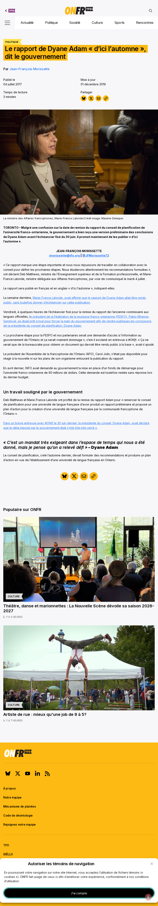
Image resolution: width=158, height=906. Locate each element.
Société (74, 23)
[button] (152, 864)
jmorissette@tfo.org (64, 255)
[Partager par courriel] (98, 98)
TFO (6, 845)
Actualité (27, 23)
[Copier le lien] (106, 98)
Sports (119, 23)
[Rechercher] (151, 11)
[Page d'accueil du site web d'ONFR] (79, 11)
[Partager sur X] (91, 98)
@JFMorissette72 (95, 255)
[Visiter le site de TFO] (10, 11)
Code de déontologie (18, 815)
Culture (97, 23)
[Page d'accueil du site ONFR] (79, 753)
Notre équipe (12, 797)
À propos (9, 788)
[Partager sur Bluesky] (84, 98)
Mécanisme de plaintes (19, 806)
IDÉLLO (8, 854)
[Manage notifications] (148, 897)
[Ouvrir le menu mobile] (7, 23)
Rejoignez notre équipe (19, 824)
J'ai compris (79, 893)
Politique (51, 23)
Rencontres (144, 23)
